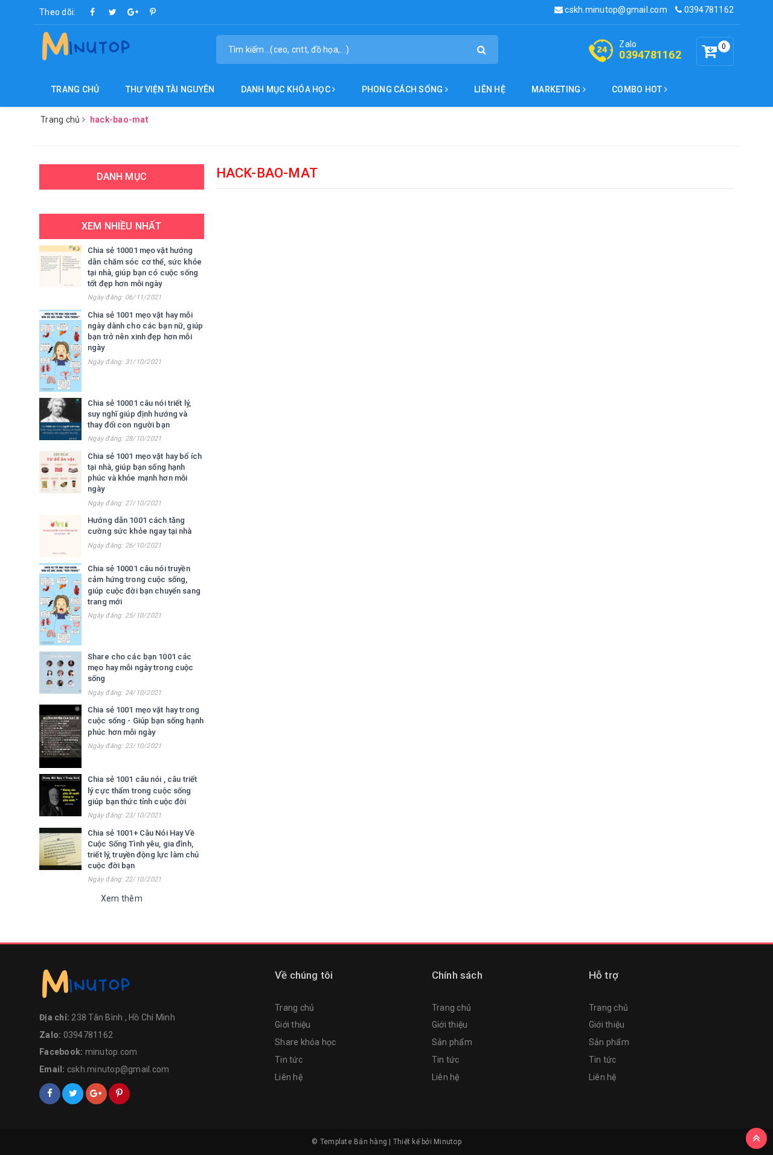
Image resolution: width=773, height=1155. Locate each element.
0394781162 (708, 9)
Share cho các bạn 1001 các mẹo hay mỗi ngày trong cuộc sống (141, 667)
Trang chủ (75, 89)
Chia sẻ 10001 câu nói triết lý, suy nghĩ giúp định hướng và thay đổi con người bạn (139, 413)
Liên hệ (489, 89)
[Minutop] (84, 48)
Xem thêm (122, 898)
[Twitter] (113, 12)
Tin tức (289, 1059)
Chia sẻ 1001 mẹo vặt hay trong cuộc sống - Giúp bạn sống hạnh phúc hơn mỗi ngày (146, 720)
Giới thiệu (293, 1024)
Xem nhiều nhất (121, 226)
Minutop (447, 1141)
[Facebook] (93, 12)
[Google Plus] (133, 12)
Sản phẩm (452, 1042)
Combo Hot (638, 89)
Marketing (557, 89)
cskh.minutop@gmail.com (615, 9)
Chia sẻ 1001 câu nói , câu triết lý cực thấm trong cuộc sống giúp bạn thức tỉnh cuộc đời (142, 790)
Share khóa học (305, 1042)
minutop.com (111, 1052)
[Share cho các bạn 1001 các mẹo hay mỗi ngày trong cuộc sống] (60, 672)
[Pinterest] (153, 12)
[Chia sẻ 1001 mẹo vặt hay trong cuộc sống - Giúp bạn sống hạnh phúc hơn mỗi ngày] (60, 736)
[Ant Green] (151, 986)
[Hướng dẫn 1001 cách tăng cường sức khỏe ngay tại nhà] (60, 536)
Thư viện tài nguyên (170, 89)
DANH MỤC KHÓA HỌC (287, 89)
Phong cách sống (403, 89)
